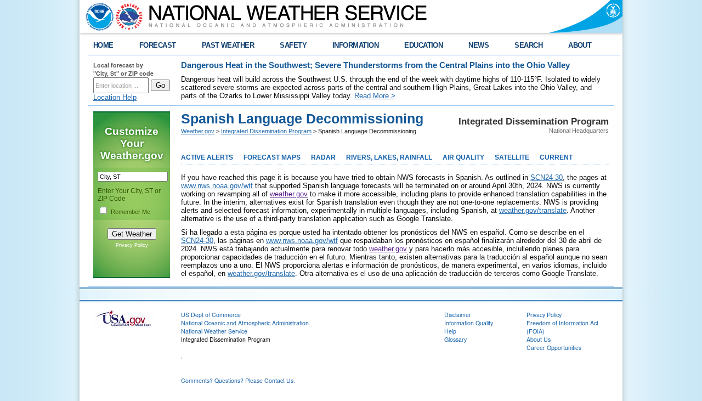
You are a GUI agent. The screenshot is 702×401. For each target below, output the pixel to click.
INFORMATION (355, 45)
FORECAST (157, 45)
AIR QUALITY (463, 157)
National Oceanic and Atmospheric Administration (245, 323)
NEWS (478, 45)
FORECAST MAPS (272, 157)
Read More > (374, 96)
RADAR (323, 157)
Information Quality (468, 323)
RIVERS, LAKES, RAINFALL (389, 157)
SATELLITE (512, 157)
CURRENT (556, 157)
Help (450, 331)
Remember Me (130, 211)
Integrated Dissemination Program (266, 131)
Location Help (115, 97)
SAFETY (293, 45)
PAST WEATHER (228, 45)
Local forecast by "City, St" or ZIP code (123, 69)
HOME (103, 45)
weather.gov (289, 194)
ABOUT (579, 45)
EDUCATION (423, 45)
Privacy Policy (132, 245)
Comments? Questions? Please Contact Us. (238, 380)
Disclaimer (457, 314)
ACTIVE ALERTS (207, 157)
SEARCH (528, 45)
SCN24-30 (546, 177)
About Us (538, 339)
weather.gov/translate (533, 210)
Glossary (455, 339)
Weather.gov (197, 131)
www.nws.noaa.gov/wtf (217, 186)
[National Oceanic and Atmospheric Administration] (97, 16)
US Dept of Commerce (211, 314)
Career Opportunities (553, 347)
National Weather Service (214, 331)
